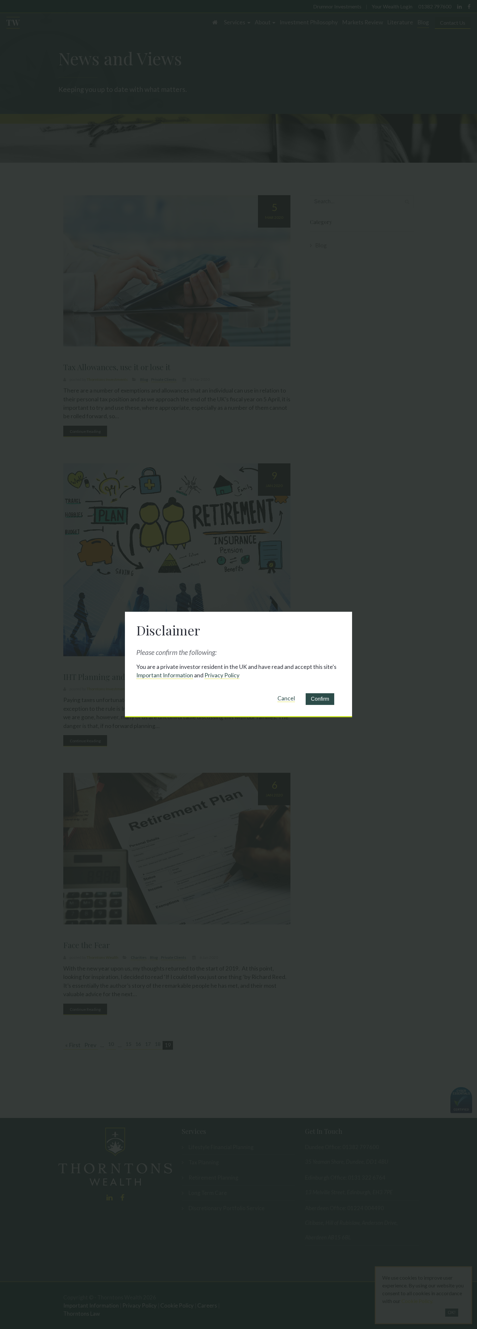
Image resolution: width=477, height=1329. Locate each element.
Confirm (320, 699)
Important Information (164, 675)
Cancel (286, 698)
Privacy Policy (221, 675)
